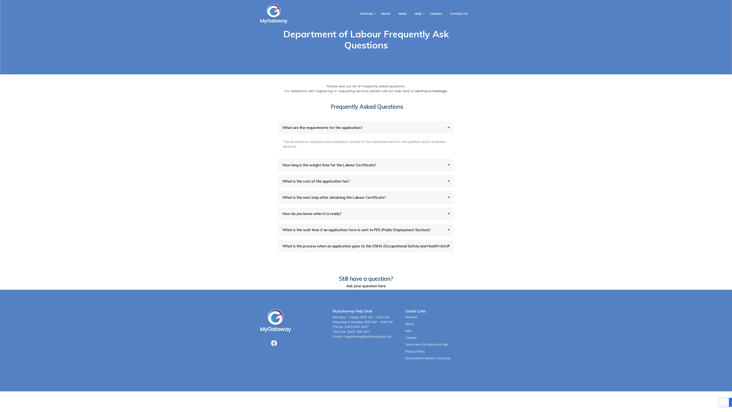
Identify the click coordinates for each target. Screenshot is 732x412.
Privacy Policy (415, 351)
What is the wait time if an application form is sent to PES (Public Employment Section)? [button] (356, 230)
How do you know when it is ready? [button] (311, 213)
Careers (436, 13)
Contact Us (459, 13)
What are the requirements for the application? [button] (322, 127)
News (403, 13)
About (386, 13)
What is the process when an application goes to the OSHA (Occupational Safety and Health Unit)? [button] (365, 246)
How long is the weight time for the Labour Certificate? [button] (329, 165)
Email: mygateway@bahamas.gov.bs (362, 336)
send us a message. (431, 91)
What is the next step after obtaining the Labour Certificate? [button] (334, 197)
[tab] (366, 128)
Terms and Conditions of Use (426, 344)
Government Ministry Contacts (427, 358)
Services (366, 13)
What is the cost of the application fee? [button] (315, 181)
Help (418, 13)
